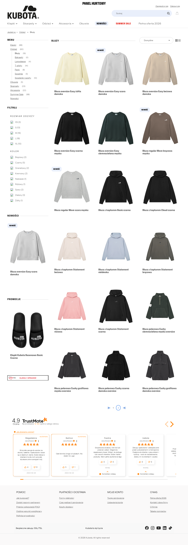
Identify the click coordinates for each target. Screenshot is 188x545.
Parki (17, 69)
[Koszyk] (177, 13)
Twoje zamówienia (115, 498)
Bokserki (19, 57)
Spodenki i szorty (23, 78)
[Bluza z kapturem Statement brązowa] (160, 247)
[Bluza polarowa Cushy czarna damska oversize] (116, 365)
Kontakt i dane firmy (159, 502)
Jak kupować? (22, 498)
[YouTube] (158, 528)
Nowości (14, 98)
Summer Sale (16, 94)
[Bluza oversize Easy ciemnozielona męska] (116, 128)
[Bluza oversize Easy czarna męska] (72, 128)
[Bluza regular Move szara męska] (72, 187)
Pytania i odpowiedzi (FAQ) (28, 507)
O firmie (153, 507)
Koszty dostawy (66, 507)
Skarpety (14, 86)
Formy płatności (66, 498)
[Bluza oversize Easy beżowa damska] (160, 68)
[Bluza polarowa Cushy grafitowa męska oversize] (72, 365)
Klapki (13, 45)
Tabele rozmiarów (158, 511)
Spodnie (19, 74)
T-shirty (18, 65)
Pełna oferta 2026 (158, 498)
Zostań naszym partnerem (28, 502)
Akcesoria (15, 90)
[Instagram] (153, 528)
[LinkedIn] (165, 528)
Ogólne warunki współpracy (29, 511)
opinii (46, 424)
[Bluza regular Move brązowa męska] (160, 128)
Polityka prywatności (25, 515)
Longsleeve (20, 61)
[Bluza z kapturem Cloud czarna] (160, 187)
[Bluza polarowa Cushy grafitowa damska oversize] (160, 365)
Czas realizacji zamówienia (71, 502)
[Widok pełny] (179, 40)
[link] (15, 122)
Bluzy (17, 53)
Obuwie (14, 82)
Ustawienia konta (115, 502)
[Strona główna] (25, 18)
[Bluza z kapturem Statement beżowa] (72, 247)
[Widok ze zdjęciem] (176, 40)
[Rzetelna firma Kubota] (27, 377)
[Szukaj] (168, 13)
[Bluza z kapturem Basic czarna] (116, 187)
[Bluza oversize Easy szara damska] (116, 68)
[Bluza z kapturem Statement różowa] (72, 306)
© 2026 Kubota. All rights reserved (94, 537)
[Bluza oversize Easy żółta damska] (72, 68)
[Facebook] (147, 528)
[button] (171, 424)
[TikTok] (170, 528)
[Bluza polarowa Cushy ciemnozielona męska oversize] (160, 306)
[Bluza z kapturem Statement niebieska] (116, 247)
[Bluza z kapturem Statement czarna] (116, 306)
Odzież (13, 49)
